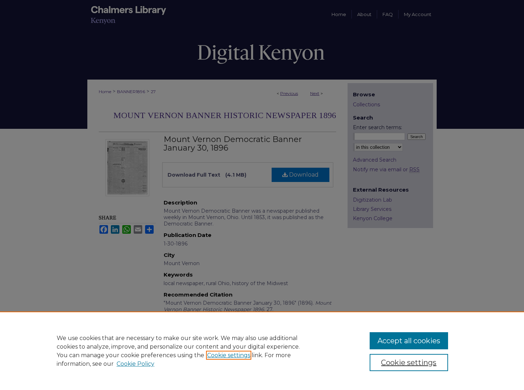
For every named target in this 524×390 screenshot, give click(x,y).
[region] (262, 351)
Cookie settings (228, 355)
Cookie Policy (135, 363)
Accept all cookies (408, 340)
